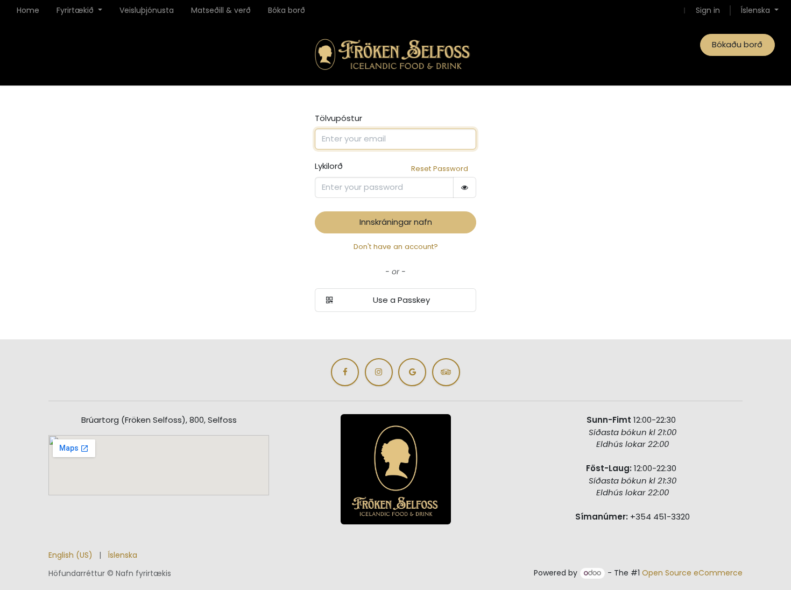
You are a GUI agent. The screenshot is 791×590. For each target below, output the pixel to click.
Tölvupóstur (338, 118)
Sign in (708, 10)
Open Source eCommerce (692, 572)
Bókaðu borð (737, 44)
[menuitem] (28, 10)
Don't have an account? (396, 246)
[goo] (412, 372)
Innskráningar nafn (395, 222)
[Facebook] (345, 372)
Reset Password (439, 169)
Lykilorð (329, 166)
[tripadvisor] (446, 372)
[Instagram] (379, 372)
